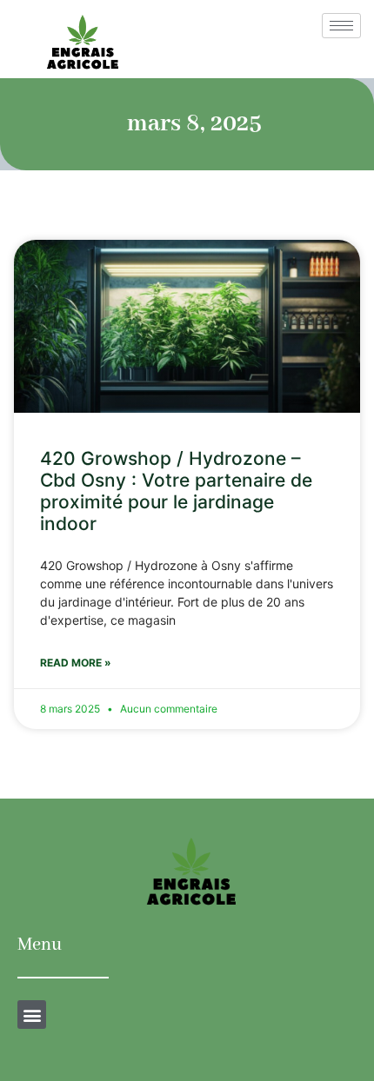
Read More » (75, 662)
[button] (31, 1014)
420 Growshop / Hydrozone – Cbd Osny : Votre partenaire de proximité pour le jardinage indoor (176, 491)
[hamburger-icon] (341, 25)
